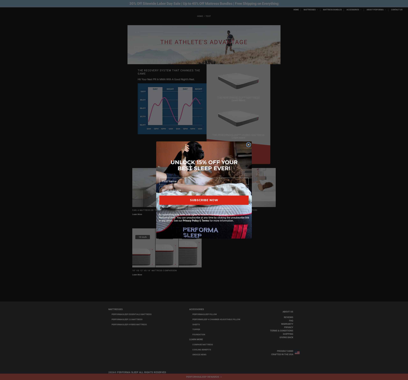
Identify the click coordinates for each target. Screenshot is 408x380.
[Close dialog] (249, 145)
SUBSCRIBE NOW (204, 200)
